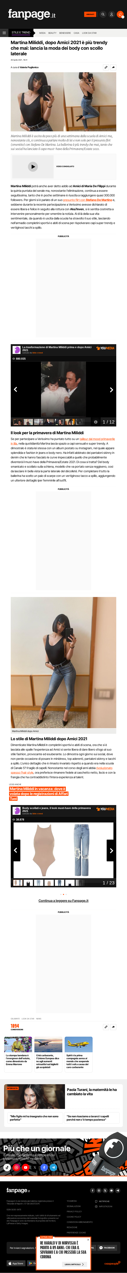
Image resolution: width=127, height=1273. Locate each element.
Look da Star (28, 1019)
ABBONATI (90, 14)
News (38, 1019)
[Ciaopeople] (112, 1264)
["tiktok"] (7, 1167)
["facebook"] (44, 1167)
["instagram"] (16, 1167)
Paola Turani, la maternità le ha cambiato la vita (92, 1091)
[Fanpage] (18, 1190)
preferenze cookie (76, 1232)
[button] (113, 67)
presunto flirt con (87, 200)
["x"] (35, 1167)
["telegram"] (53, 1167)
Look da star (89, 33)
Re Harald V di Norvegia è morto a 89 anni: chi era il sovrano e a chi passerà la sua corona (63, 1250)
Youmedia (72, 1201)
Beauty (52, 33)
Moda (42, 33)
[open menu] (4, 33)
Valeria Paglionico (29, 67)
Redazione (72, 1227)
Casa (76, 33)
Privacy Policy (74, 1211)
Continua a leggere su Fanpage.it (63, 901)
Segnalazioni (74, 1206)
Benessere (65, 33)
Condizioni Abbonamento (80, 1222)
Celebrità (15, 1019)
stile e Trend (21, 32)
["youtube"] (25, 1167)
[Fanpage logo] (27, 14)
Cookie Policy (74, 1217)
